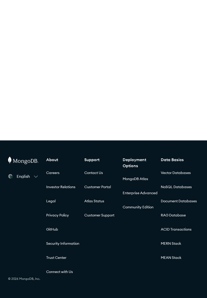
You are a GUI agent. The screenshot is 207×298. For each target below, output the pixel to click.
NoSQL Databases (176, 187)
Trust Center (56, 257)
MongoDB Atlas (135, 179)
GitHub (52, 229)
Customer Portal (97, 187)
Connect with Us (59, 271)
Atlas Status (94, 201)
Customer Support (99, 215)
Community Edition (138, 207)
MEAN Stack (171, 257)
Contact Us (93, 172)
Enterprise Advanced (140, 193)
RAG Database (173, 215)
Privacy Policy (57, 215)
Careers (53, 172)
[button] (28, 176)
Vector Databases (176, 172)
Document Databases (179, 201)
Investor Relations (60, 187)
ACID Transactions (176, 229)
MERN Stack (171, 243)
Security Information (62, 243)
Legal (51, 201)
